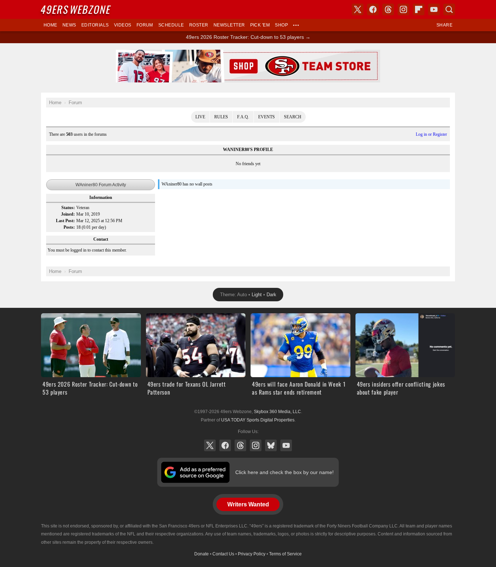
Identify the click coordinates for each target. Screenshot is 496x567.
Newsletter (229, 25)
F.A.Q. (243, 116)
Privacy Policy (251, 553)
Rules (221, 116)
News (69, 25)
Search (292, 116)
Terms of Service (285, 553)
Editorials (95, 25)
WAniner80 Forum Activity (101, 184)
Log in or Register (431, 134)
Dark (271, 294)
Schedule (171, 25)
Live (200, 116)
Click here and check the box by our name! (284, 472)
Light (257, 294)
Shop (281, 25)
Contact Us (223, 553)
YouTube (286, 445)
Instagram (255, 445)
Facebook (225, 445)
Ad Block (248, 54)
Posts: (69, 227)
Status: (68, 207)
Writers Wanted (248, 504)
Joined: (68, 214)
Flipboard (418, 9)
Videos (122, 25)
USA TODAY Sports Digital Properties (257, 420)
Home (50, 25)
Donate (201, 553)
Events (266, 116)
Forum (145, 25)
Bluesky (271, 445)
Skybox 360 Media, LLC (277, 411)
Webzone (76, 9)
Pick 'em (260, 25)
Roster (198, 25)
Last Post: (65, 220)
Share (444, 25)
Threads (240, 445)
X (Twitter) (210, 445)
